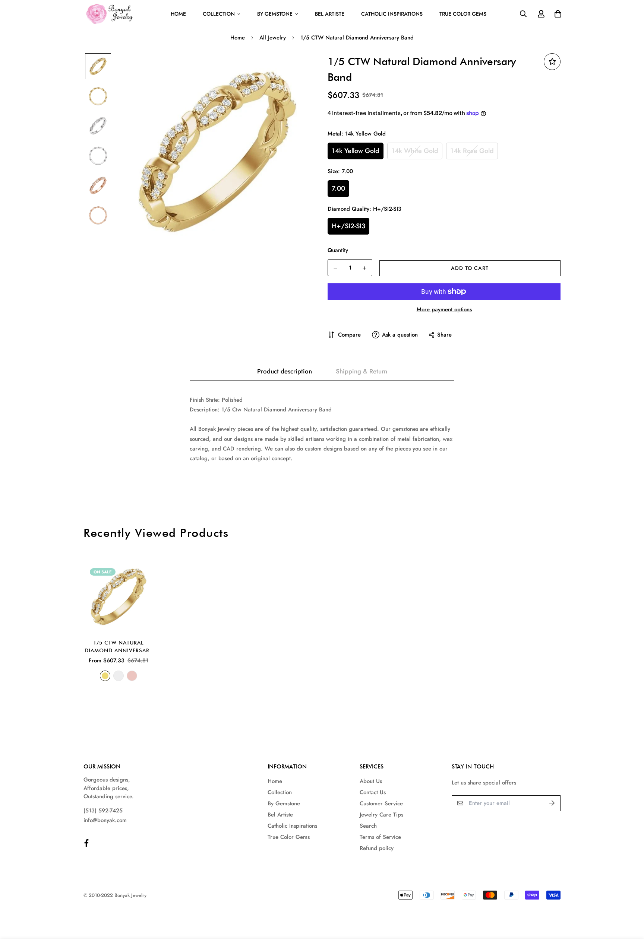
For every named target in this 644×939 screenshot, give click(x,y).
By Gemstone (275, 13)
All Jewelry (272, 38)
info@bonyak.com (105, 820)
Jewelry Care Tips (381, 815)
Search (368, 826)
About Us (371, 781)
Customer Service (381, 803)
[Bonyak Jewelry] (110, 14)
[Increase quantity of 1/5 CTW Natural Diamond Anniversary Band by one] (364, 268)
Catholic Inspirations (392, 13)
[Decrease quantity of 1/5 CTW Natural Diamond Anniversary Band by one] (335, 268)
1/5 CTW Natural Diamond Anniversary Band (119, 647)
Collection (219, 13)
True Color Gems (462, 13)
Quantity (338, 250)
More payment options (444, 309)
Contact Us (373, 792)
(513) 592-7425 (103, 810)
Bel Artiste (329, 13)
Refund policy (377, 848)
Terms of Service (380, 837)
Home (178, 13)
